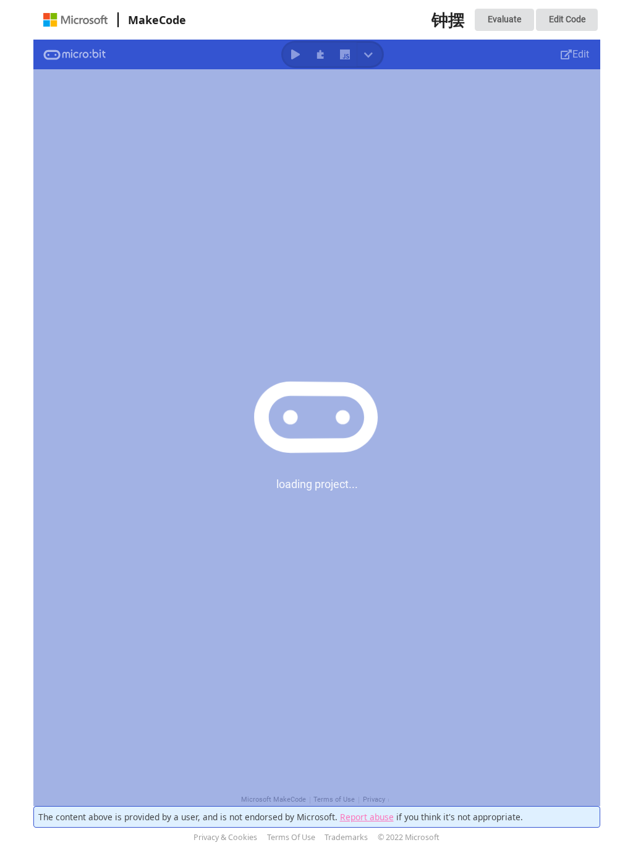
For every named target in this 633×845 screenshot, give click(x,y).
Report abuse (367, 817)
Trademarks (346, 837)
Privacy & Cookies (225, 837)
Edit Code (567, 19)
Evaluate (504, 19)
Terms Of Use (291, 837)
